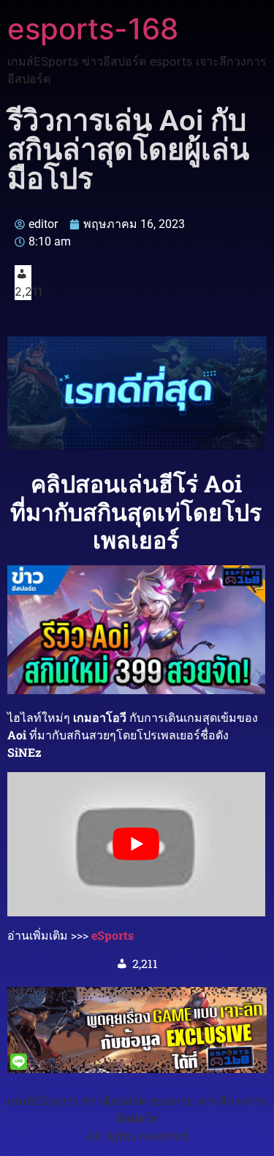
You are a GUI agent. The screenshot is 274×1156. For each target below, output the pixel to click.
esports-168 (92, 29)
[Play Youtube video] (136, 844)
